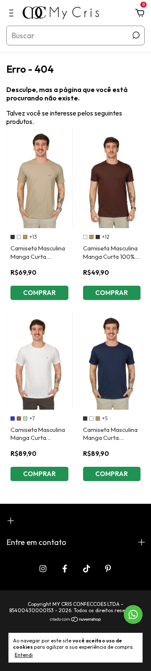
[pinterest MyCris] (108, 569)
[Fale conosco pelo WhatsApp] (133, 614)
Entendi (24, 655)
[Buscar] (135, 35)
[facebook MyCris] (65, 569)
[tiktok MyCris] (87, 569)
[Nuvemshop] (75, 620)
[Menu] (12, 13)
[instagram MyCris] (43, 569)
